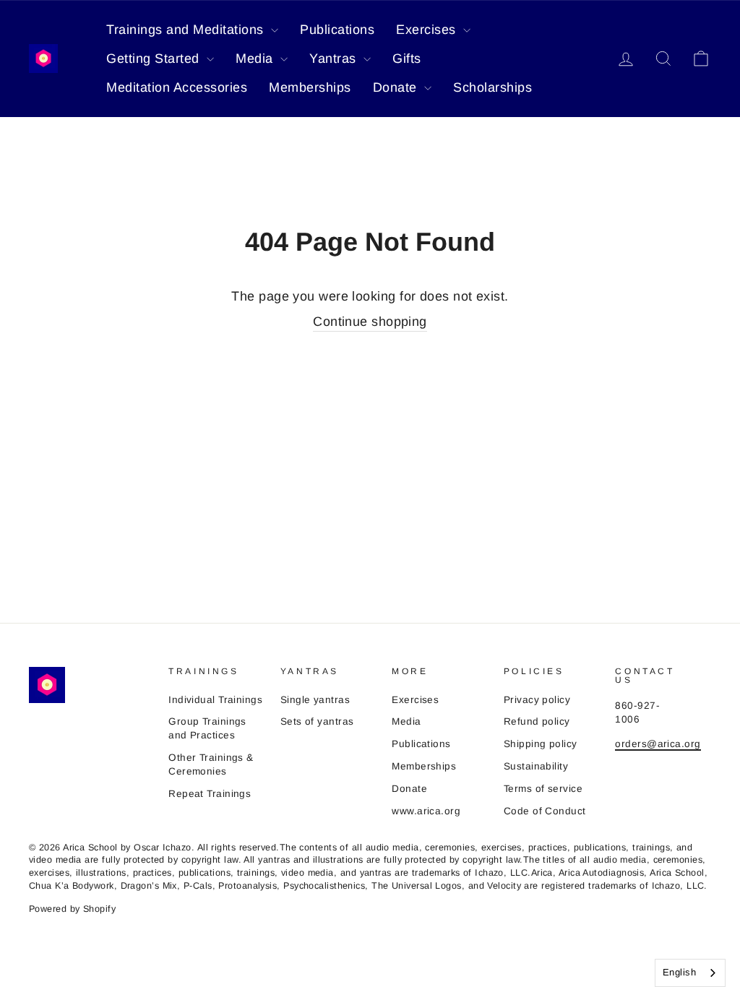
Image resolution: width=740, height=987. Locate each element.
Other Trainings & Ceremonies (211, 764)
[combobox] (690, 973)
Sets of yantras (317, 721)
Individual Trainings (215, 699)
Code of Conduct (545, 811)
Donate (397, 87)
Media (256, 58)
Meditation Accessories (176, 87)
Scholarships (492, 87)
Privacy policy (537, 699)
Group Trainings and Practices (207, 728)
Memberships (310, 87)
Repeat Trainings (209, 793)
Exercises (428, 29)
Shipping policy (540, 743)
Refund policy (537, 721)
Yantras (334, 58)
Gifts (406, 58)
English (679, 972)
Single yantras (315, 699)
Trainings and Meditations (186, 29)
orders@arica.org (657, 743)
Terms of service (543, 788)
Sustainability (536, 766)
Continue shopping (370, 321)
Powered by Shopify (72, 909)
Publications (337, 29)
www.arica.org (426, 811)
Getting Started (154, 58)
